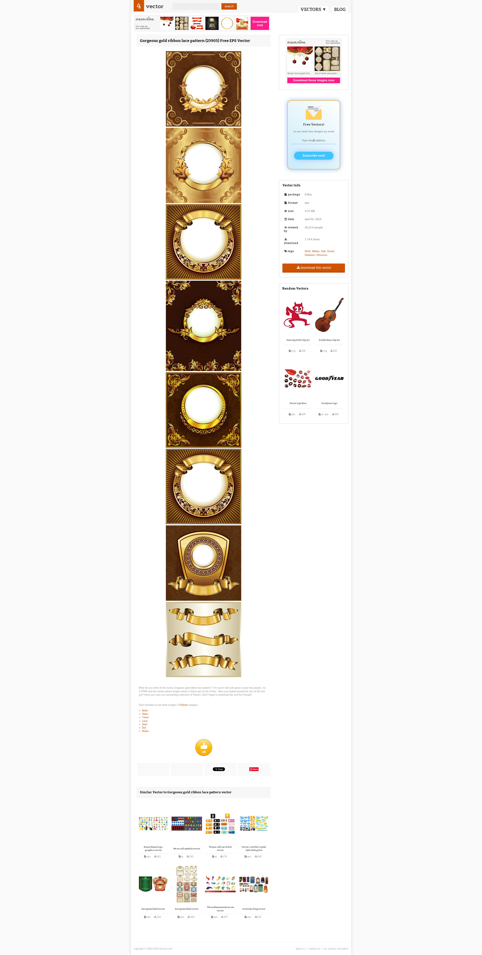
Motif (145, 710)
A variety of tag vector (253, 909)
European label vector (153, 909)
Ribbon (315, 251)
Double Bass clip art (329, 340)
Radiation (310, 255)
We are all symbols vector (186, 849)
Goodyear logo (329, 403)
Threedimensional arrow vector (220, 909)
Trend (145, 717)
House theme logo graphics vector (153, 849)
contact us (314, 948)
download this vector (315, 268)
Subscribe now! (314, 155)
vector (154, 6)
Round (330, 251)
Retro (145, 714)
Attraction (322, 255)
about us (300, 948)
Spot (144, 724)
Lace (144, 720)
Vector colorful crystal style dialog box (254, 849)
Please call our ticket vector (220, 849)
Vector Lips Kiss (298, 403)
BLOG (340, 9)
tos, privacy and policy (336, 948)
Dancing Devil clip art (298, 340)
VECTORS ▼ (313, 9)
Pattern (184, 704)
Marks (145, 731)
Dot (144, 727)
